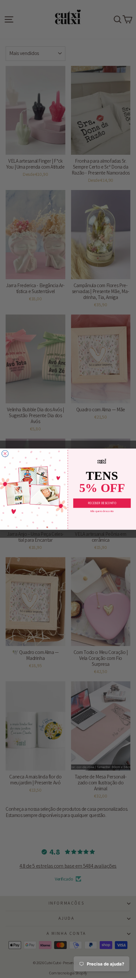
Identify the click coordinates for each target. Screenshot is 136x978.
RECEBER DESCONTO (102, 503)
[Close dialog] (5, 453)
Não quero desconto (102, 511)
